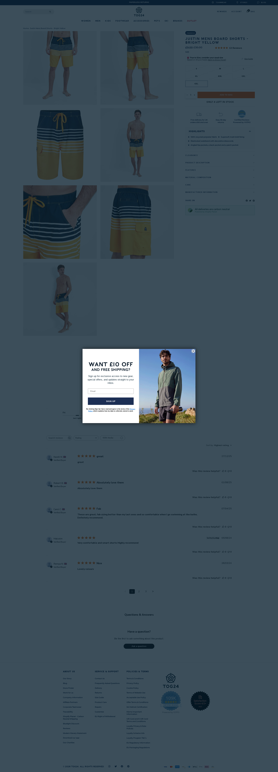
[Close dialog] (193, 351)
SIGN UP (110, 401)
